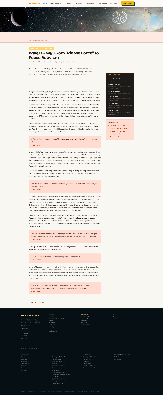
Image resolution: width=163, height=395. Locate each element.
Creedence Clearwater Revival (61, 374)
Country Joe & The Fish (89, 357)
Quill (53, 354)
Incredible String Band (58, 365)
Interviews (103, 3)
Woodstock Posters (87, 317)
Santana (54, 363)
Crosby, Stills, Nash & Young (91, 368)
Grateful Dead (56, 370)
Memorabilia (91, 3)
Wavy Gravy (24, 338)
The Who (54, 381)
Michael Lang (25, 331)
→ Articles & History (116, 131)
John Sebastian (56, 359)
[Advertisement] (65, 83)
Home (30, 40)
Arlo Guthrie (24, 368)
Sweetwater (24, 357)
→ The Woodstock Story (117, 125)
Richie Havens (25, 354)
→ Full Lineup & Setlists (118, 128)
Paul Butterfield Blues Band (122, 354)
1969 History (52, 317)
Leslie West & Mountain (59, 372)
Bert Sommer (25, 359)
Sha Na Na (117, 357)
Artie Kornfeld (25, 328)
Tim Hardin (24, 361)
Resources (84, 322)
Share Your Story (86, 324)
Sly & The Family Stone (58, 379)
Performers (68, 3)
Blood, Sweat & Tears (89, 365)
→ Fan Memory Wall (115, 134)
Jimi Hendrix (117, 359)
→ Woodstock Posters (116, 137)
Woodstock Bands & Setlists (57, 318)
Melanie (23, 365)
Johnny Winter (87, 363)
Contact (115, 317)
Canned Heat (56, 368)
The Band (86, 361)
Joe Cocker (86, 354)
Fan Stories (79, 3)
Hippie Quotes (53, 328)
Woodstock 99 (53, 331)
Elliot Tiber (24, 335)
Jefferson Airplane (57, 383)
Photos (51, 326)
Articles (113, 3)
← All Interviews (36, 303)
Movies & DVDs (85, 318)
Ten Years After (87, 359)
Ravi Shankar (25, 363)
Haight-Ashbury (53, 330)
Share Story (127, 3)
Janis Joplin (55, 377)
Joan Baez (24, 370)
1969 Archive (56, 3)
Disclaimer (116, 318)
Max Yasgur (24, 333)
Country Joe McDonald (58, 357)
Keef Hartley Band (57, 361)
